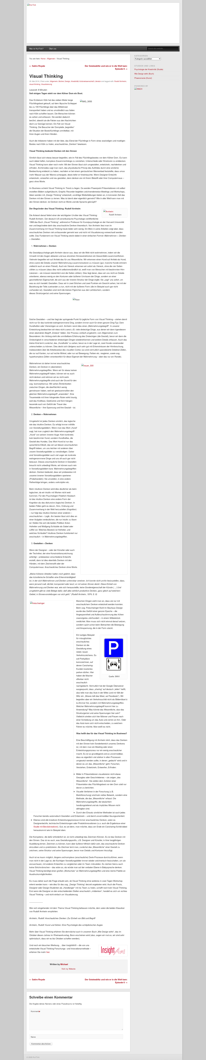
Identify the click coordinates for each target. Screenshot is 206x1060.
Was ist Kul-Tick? (36, 48)
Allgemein (51, 58)
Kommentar (35, 1012)
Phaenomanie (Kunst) (143, 78)
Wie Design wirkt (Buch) (144, 73)
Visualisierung (46, 84)
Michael (64, 964)
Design (67, 81)
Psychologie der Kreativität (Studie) (148, 69)
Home (43, 58)
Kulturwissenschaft (86, 81)
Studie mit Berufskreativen (45, 826)
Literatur (98, 81)
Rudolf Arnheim (120, 81)
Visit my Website (68, 968)
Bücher (61, 81)
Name (33, 1037)
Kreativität (75, 81)
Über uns (52, 48)
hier (47, 952)
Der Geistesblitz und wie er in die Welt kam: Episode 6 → (106, 67)
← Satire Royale (37, 65)
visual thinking (34, 84)
